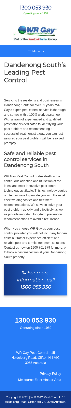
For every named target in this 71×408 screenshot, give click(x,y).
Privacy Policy (50, 374)
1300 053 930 (35, 8)
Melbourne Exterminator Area (39, 380)
